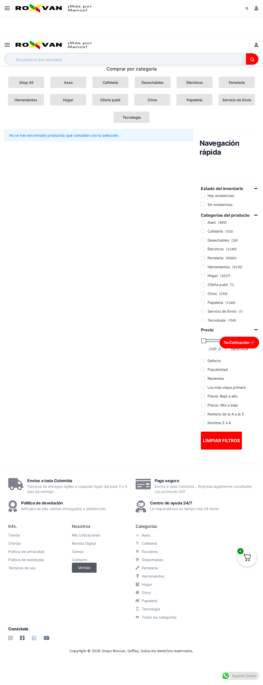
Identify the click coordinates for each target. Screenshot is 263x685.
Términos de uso (22, 568)
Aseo (146, 535)
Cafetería (149, 543)
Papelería (149, 601)
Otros (146, 593)
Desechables (152, 560)
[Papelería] (203, 302)
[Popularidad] (203, 369)
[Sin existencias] (203, 204)
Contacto (79, 560)
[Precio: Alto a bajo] (203, 405)
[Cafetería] (203, 231)
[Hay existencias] (203, 195)
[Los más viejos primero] (203, 387)
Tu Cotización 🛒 (239, 342)
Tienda (14, 535)
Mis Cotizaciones (86, 535)
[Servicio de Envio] (203, 311)
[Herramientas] (203, 266)
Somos (77, 552)
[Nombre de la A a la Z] (203, 414)
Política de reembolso (26, 560)
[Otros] (203, 293)
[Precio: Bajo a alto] (203, 396)
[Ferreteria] (203, 258)
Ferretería (150, 568)
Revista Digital (84, 543)
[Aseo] (203, 222)
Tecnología (151, 609)
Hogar (147, 584)
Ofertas (14, 543)
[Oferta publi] (203, 284)
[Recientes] (203, 378)
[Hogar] (203, 275)
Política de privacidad (26, 552)
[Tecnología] (203, 320)
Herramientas (153, 576)
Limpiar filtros (221, 440)
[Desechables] (203, 240)
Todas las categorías (159, 617)
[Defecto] (203, 360)
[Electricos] (203, 249)
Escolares (150, 552)
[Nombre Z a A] (203, 423)
